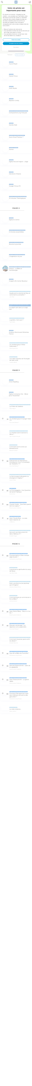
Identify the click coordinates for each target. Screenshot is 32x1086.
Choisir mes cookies (16, 39)
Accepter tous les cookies (16, 43)
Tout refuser (16, 47)
